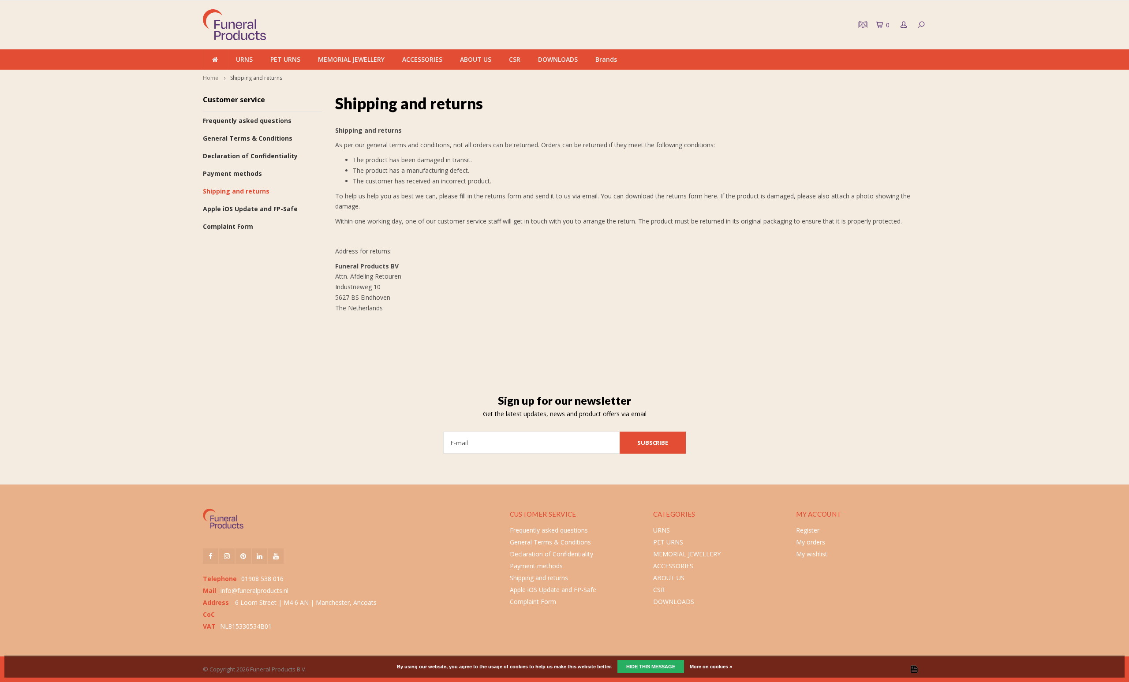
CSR (514, 59)
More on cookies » (711, 666)
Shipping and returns (256, 78)
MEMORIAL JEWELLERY (351, 59)
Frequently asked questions (247, 120)
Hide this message (650, 666)
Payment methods (232, 173)
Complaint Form (228, 226)
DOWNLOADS (558, 59)
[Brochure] (861, 25)
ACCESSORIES (422, 59)
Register (807, 530)
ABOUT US (475, 59)
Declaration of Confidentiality (250, 156)
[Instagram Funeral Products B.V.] (227, 556)
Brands (606, 59)
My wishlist (811, 554)
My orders (810, 542)
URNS (244, 59)
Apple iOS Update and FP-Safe (250, 209)
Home (210, 78)
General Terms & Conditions (247, 138)
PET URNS (285, 59)
